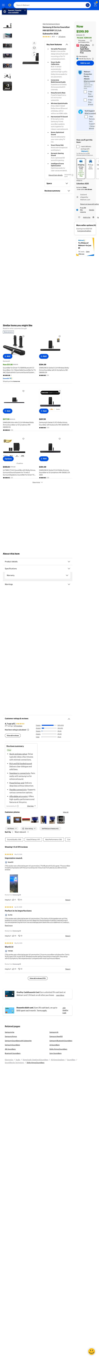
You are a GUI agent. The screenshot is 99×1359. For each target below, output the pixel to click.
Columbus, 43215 (82, 183)
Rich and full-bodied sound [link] (20, 763)
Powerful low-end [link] (16, 783)
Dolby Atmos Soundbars (58, 1049)
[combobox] (52, 5)
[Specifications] (68, 569)
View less (30, 806)
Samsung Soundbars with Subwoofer (18, 1041)
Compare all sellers (84, 231)
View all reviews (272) (38, 978)
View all (65, 812)
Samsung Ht (54, 1032)
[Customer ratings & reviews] (68, 718)
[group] (54, 37)
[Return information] (92, 59)
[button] (30, 57)
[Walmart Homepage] (10, 5)
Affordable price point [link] (18, 796)
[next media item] (34, 55)
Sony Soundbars (55, 1053)
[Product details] (68, 562)
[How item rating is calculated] (28, 730)
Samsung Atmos (11, 1036)
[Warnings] (68, 584)
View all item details (56, 175)
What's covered (89, 81)
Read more (9, 925)
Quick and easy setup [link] (18, 754)
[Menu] (4, 5)
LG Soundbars (55, 1045)
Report (67, 900)
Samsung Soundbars (12, 1045)
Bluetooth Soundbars (12, 1053)
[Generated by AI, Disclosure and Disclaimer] (72, 175)
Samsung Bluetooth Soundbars (61, 1041)
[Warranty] (67, 575)
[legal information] (91, 41)
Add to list (86, 217)
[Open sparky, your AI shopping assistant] (91, 1351)
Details (91, 210)
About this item (11, 553)
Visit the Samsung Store (51, 24)
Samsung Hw (9, 1032)
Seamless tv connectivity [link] (19, 773)
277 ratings (62, 36)
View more (36, 482)
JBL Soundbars (10, 1049)
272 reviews (18, 726)
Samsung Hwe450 (56, 1036)
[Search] (88, 5)
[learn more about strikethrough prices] (84, 35)
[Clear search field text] (84, 5)
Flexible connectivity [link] (18, 789)
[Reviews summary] (56, 37)
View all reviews (13, 735)
